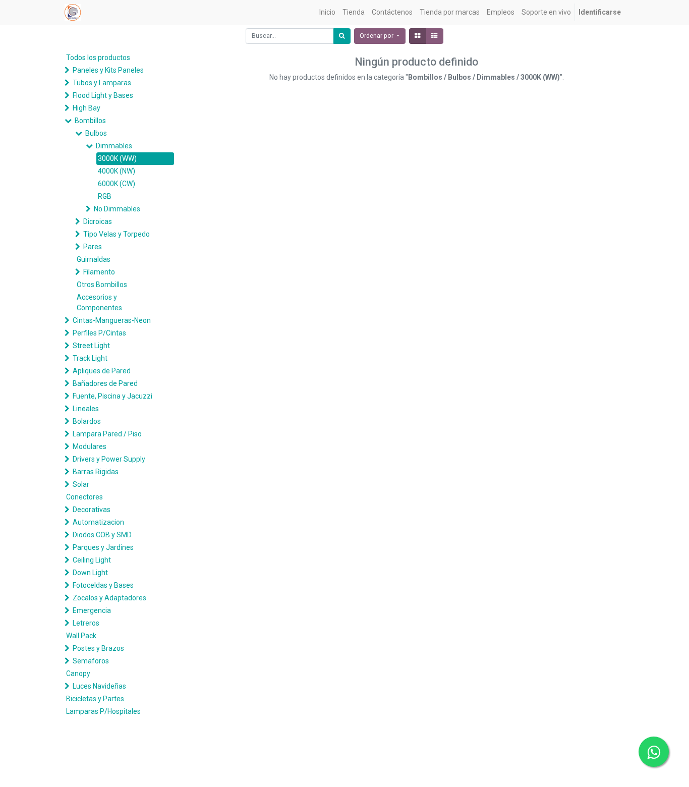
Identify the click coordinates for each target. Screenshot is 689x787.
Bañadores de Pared (105, 383)
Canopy (78, 673)
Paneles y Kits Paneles (108, 70)
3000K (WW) (117, 158)
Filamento (99, 272)
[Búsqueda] (342, 36)
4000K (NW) (116, 171)
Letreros (86, 623)
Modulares (89, 446)
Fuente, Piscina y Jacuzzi (112, 396)
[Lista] (434, 36)
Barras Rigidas (96, 472)
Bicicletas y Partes (95, 699)
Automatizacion (98, 522)
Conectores (84, 497)
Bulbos (96, 133)
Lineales (86, 409)
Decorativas (91, 509)
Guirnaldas (93, 259)
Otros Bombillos (102, 284)
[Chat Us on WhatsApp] (654, 752)
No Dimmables (117, 209)
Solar (81, 484)
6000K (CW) (116, 184)
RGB (104, 196)
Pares (92, 247)
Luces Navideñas (99, 686)
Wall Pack (81, 636)
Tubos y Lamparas (102, 83)
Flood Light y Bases (103, 95)
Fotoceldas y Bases (103, 585)
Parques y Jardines (103, 547)
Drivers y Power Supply (109, 459)
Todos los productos (98, 57)
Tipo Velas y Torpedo (116, 234)
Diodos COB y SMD (102, 535)
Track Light (90, 358)
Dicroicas (97, 221)
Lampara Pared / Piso (107, 434)
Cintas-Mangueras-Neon (112, 320)
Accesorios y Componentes (99, 302)
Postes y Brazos (98, 648)
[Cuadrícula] (417, 36)
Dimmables (114, 146)
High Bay (86, 108)
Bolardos (87, 421)
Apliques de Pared (102, 371)
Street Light (91, 346)
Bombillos (90, 121)
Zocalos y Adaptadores (109, 598)
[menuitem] (327, 12)
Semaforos (91, 661)
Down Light (90, 573)
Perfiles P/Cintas (99, 333)
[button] (380, 36)
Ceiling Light (92, 560)
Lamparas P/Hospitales (103, 711)
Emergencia (92, 610)
